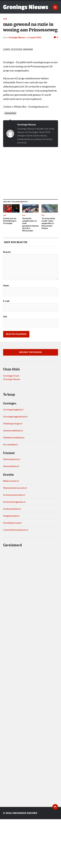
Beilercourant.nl (11, 480)
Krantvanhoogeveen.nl (14, 501)
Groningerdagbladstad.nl (15, 416)
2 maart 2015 (34, 37)
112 (5, 19)
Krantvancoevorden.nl (14, 494)
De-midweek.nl (10, 444)
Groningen (10, 113)
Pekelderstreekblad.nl (13, 437)
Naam (6, 285)
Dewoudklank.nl (11, 466)
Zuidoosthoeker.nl (12, 508)
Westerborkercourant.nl (15, 487)
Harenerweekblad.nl (13, 430)
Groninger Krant (11, 375)
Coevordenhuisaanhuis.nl (15, 529)
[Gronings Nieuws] (25, 7)
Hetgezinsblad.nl (11, 515)
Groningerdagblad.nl (13, 409)
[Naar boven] (55, 807)
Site (5, 316)
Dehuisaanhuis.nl (11, 459)
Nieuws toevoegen (30, 352)
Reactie (7, 252)
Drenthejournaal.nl (12, 522)
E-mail (6, 301)
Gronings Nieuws (17, 37)
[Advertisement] (30, 170)
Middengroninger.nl (12, 423)
